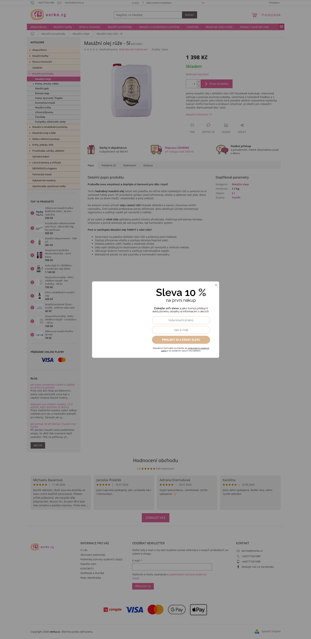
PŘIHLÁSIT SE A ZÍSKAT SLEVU (181, 339)
